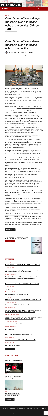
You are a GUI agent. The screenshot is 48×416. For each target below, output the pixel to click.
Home (3, 408)
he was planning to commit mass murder (26, 100)
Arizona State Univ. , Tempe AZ (13, 324)
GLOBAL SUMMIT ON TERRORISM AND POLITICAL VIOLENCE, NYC (22, 264)
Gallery (22, 408)
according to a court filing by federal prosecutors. (29, 108)
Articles (18, 408)
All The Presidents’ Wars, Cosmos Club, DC (16, 294)
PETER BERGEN (11, 4)
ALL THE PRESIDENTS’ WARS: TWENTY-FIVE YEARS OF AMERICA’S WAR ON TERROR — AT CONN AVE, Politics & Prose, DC (23, 310)
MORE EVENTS (9, 349)
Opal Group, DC (9, 329)
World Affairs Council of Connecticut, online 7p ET (18, 334)
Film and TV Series (28, 408)
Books (10, 408)
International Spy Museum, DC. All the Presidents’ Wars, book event (23, 299)
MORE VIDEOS (9, 399)
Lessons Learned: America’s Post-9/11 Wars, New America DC (22, 283)
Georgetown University (11, 289)
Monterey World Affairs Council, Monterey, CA (17, 305)
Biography (35, 408)
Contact (3, 409)
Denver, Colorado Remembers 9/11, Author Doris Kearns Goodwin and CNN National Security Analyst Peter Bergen (23, 270)
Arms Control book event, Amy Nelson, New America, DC (20, 339)
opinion (10, 94)
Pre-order (9, 241)
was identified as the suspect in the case (31, 171)
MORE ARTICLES (10, 229)
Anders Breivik (22, 115)
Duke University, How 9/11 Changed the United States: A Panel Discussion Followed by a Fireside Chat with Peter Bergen (22, 277)
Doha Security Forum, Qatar (12, 345)
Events (13, 408)
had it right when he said (21, 181)
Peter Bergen (14, 52)
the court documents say (30, 112)
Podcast (6, 408)
